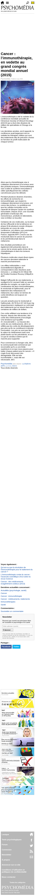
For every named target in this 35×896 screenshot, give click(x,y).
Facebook (6, 647)
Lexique (5, 834)
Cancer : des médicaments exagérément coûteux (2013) (13, 583)
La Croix (8, 366)
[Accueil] (3, 4)
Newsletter (6, 855)
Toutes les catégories (17, 882)
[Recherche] (26, 4)
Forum (5, 845)
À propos (6, 860)
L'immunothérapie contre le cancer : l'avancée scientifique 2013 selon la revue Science (16, 577)
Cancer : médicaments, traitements (15, 599)
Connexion (7, 850)
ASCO (14, 366)
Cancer (4, 593)
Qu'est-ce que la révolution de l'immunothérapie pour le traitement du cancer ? (17, 569)
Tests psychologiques (12, 840)
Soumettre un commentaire (12, 611)
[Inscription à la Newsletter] (32, 4)
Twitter (16, 647)
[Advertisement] (17, 31)
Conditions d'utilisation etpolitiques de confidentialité (14, 871)
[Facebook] (31, 841)
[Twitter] (31, 847)
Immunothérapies (8, 602)
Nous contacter (8, 877)
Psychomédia (5, 79)
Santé (3, 605)
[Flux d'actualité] (31, 852)
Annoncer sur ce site (11, 865)
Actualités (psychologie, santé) (13, 590)
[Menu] (8, 4)
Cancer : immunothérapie (11, 596)
